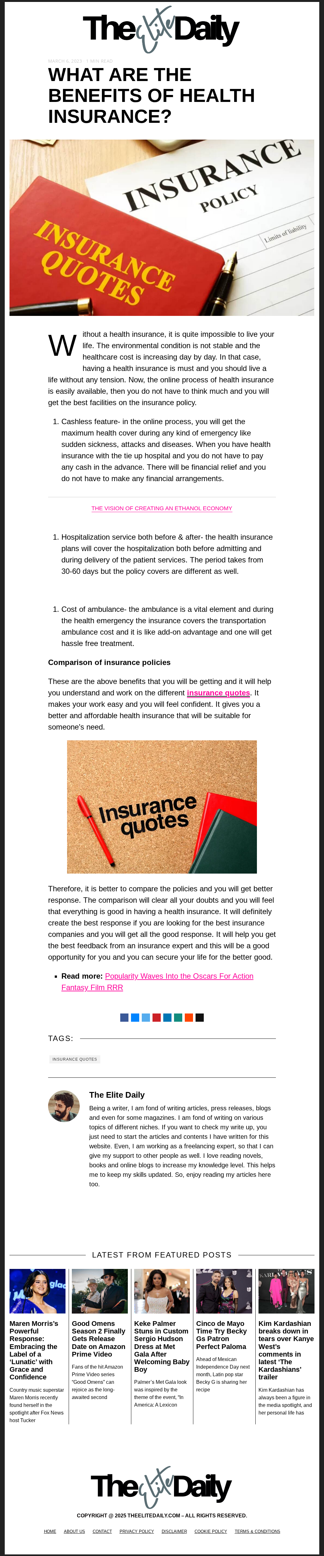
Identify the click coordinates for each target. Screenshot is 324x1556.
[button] (15, 30)
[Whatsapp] (178, 1017)
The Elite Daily (117, 1095)
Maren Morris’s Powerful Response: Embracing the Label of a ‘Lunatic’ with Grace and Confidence (33, 1350)
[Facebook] (124, 1017)
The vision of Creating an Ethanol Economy (161, 508)
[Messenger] (135, 1017)
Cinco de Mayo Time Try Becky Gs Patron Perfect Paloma (221, 1335)
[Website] (93, 1199)
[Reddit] (189, 1017)
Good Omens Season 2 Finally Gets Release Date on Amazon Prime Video (98, 1339)
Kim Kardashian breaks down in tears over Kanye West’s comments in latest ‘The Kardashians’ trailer (286, 1350)
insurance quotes (75, 1059)
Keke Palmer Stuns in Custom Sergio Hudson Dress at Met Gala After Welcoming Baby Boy (162, 1346)
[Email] (200, 1017)
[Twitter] (146, 1017)
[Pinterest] (157, 1017)
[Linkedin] (167, 1017)
